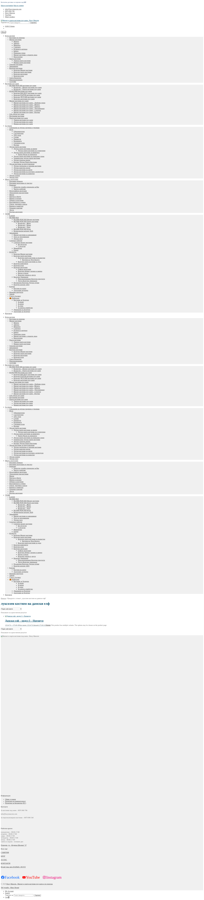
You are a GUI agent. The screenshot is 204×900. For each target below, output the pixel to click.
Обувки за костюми (16, 200)
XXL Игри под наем (16, 114)
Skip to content (18, 5)
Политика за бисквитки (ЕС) (15, 803)
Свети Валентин (15, 78)
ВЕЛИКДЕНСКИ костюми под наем (22, 85)
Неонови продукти (16, 292)
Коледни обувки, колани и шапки (30, 271)
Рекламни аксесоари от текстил (20, 183)
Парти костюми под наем (18, 118)
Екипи (16, 250)
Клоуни (12, 286)
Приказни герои (19, 53)
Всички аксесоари (16, 212)
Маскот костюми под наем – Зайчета (27, 107)
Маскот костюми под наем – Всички (27, 112)
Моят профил (10, 17)
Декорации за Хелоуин (22, 310)
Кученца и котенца (20, 49)
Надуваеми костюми (16, 116)
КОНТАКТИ (5, 863)
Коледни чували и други (27, 275)
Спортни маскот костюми (23, 242)
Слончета (17, 47)
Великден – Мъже (24, 225)
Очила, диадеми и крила (18, 204)
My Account (9, 891)
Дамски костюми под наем (23, 120)
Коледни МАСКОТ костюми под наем (27, 93)
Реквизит (12, 185)
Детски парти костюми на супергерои (31, 151)
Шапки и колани (15, 198)
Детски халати (14, 175)
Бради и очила (23, 273)
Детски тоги (13, 177)
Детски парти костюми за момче (25, 149)
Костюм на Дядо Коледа (31, 260)
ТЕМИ (7, 214)
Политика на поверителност (15, 801)
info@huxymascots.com (13, 9)
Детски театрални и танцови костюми (27, 166)
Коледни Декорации (21, 277)
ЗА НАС (4, 860)
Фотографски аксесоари (18, 191)
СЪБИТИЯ (5, 852)
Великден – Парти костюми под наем (27, 89)
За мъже (21, 302)
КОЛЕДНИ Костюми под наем (20, 91)
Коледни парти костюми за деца (29, 262)
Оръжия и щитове (15, 208)
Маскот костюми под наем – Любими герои (29, 103)
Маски (11, 195)
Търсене (33, 22)
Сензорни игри (19, 143)
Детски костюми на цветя (23, 170)
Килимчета (18, 141)
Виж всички (18, 57)
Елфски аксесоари (24, 269)
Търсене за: (5, 22)
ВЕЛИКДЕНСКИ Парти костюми (26, 221)
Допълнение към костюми (18, 193)
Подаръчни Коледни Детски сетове (26, 283)
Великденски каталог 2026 (23, 231)
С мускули (22, 246)
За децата (8, 126)
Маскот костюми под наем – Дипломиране (29, 108)
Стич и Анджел (15, 296)
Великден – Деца (24, 227)
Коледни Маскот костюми (23, 70)
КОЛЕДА (12, 252)
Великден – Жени (24, 223)
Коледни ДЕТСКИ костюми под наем (27, 97)
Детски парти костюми (17, 147)
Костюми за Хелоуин (21, 300)
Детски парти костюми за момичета (27, 152)
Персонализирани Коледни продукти (31, 279)
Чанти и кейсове (20, 189)
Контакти (8, 313)
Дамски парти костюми (22, 61)
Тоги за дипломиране (21, 237)
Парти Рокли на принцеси (27, 154)
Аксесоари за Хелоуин (22, 311)
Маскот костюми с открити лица (25, 55)
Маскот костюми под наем (18, 101)
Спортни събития (15, 241)
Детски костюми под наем (23, 122)
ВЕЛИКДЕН (14, 218)
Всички (16, 145)
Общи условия (10, 799)
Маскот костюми (15, 40)
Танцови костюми (16, 64)
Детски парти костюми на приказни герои (29, 156)
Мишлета (17, 45)
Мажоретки (18, 248)
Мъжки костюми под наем (23, 124)
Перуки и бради (15, 197)
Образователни (19, 131)
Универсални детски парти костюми (27, 158)
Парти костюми (15, 59)
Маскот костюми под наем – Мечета (27, 105)
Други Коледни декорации (27, 281)
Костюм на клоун (20, 288)
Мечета (16, 41)
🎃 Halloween (14, 298)
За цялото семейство (25, 308)
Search (7, 893)
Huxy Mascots (10, 13)
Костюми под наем (12, 84)
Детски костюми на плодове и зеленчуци (28, 172)
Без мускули (22, 244)
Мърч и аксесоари (11, 179)
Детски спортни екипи (22, 160)
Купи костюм (10, 36)
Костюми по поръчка (17, 38)
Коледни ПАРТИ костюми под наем (27, 95)
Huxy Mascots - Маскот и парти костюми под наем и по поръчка (29, 884)
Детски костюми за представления (21, 164)
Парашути (17, 139)
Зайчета (16, 43)
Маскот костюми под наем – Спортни (27, 110)
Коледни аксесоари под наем (24, 99)
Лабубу (11, 294)
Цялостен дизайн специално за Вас (26, 187)
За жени (21, 304)
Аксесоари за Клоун (21, 290)
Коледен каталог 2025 (21, 285)
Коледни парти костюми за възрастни (31, 258)
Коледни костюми (15, 68)
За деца (20, 306)
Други (11, 210)
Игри (11, 130)
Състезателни (18, 133)
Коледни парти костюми (22, 72)
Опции (48, 625)
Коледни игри (19, 76)
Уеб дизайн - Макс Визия (10, 888)
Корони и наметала (16, 206)
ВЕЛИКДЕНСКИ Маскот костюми (26, 219)
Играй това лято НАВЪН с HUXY (13, 867)
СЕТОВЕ (12, 82)
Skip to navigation (7, 5)
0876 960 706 (9, 11)
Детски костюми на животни (24, 174)
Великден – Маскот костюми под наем (28, 87)
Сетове (16, 137)
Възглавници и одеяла (17, 202)
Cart (7, 897)
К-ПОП (12, 216)
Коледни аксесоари (21, 74)
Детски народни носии (22, 168)
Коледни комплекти (21, 264)
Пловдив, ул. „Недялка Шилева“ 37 (14, 845)
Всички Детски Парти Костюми (25, 162)
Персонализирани (15, 80)
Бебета (16, 51)
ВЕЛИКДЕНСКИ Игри (22, 229)
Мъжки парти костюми (22, 62)
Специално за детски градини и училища (24, 128)
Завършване (13, 66)
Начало (3, 598)
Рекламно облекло (16, 181)
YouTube (8, 15)
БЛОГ (3, 856)
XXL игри (17, 135)
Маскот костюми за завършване (25, 235)
